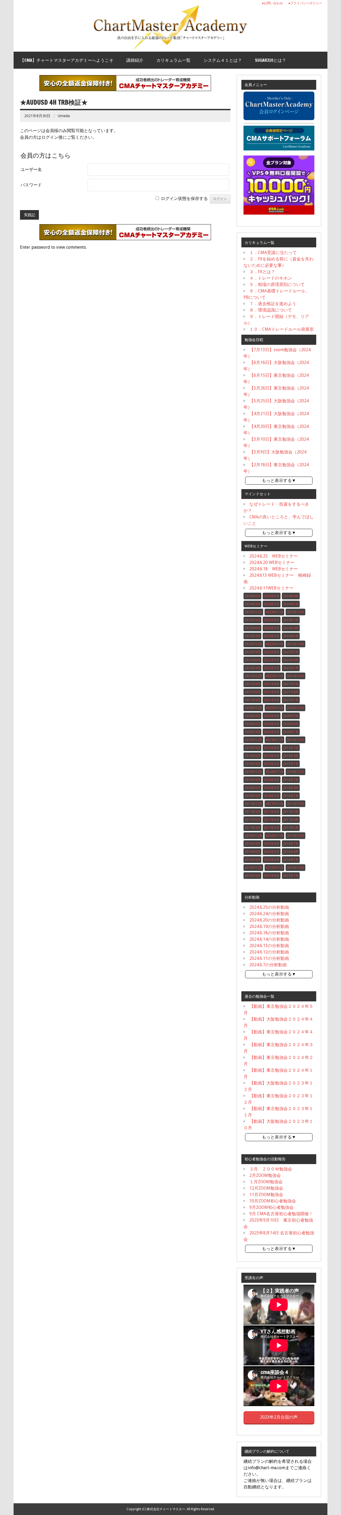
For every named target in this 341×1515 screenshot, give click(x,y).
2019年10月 (295, 740)
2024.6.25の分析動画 (269, 907)
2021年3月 (252, 700)
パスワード (31, 184)
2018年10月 (295, 772)
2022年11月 (274, 644)
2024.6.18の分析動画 (269, 932)
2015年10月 (295, 868)
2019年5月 (271, 756)
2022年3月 (252, 668)
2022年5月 (271, 660)
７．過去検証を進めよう (272, 303)
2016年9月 (252, 844)
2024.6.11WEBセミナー (271, 588)
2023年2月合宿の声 (279, 1417)
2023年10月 (295, 612)
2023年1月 (291, 636)
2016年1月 (291, 860)
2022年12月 (253, 644)
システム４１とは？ (223, 60)
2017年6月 (252, 820)
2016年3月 (252, 860)
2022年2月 (271, 668)
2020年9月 (252, 716)
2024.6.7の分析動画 (268, 964)
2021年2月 (271, 700)
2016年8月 (271, 844)
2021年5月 (271, 692)
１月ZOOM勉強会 (266, 1181)
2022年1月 (291, 668)
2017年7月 (291, 812)
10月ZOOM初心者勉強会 (272, 1200)
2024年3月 (252, 604)
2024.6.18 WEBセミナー (273, 568)
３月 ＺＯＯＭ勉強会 (270, 1169)
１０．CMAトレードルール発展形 (281, 329)
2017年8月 (271, 812)
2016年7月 (291, 844)
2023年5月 (271, 628)
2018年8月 (271, 780)
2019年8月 (271, 748)
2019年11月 (274, 740)
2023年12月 (253, 612)
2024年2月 (271, 604)
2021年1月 (291, 700)
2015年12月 (253, 868)
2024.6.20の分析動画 (269, 920)
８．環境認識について (270, 310)
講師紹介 (134, 60)
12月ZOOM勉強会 (266, 1188)
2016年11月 (274, 836)
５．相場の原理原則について (277, 284)
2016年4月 (291, 852)
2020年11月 (274, 708)
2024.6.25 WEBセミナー (273, 556)
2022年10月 (295, 644)
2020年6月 (252, 724)
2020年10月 (295, 708)
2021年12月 (253, 676)
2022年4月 (291, 660)
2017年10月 (295, 804)
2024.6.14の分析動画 (269, 939)
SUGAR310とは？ (270, 60)
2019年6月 (252, 756)
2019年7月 (291, 748)
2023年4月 (291, 628)
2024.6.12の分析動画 (269, 952)
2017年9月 (252, 812)
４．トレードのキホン (270, 278)
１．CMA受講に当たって (273, 252)
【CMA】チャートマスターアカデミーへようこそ (66, 60)
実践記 (29, 215)
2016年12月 (253, 836)
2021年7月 (291, 684)
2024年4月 (291, 596)
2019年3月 (252, 764)
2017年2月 (271, 828)
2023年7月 (291, 620)
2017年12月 (253, 804)
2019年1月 (291, 764)
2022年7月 (291, 652)
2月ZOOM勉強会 (265, 1175)
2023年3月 (252, 636)
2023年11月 (274, 612)
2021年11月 (274, 676)
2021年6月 (252, 692)
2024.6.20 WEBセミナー (272, 562)
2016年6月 (252, 852)
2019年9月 (252, 748)
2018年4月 (291, 788)
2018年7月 (291, 780)
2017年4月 (291, 820)
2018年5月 (271, 788)
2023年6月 (252, 628)
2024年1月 (291, 604)
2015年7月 (291, 876)
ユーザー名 (31, 169)
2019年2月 (271, 764)
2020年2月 (271, 732)
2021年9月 (252, 684)
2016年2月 (271, 860)
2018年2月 (271, 796)
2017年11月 (274, 804)
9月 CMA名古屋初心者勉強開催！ (281, 1213)
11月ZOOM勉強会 (266, 1194)
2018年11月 (274, 772)
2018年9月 (252, 780)
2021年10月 (295, 676)
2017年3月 (252, 828)
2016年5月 (271, 852)
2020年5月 (271, 724)
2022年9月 (252, 652)
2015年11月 (274, 868)
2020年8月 (271, 716)
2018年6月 (252, 788)
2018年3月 (252, 796)
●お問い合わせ (272, 3)
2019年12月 (253, 740)
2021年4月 (291, 692)
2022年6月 (252, 660)
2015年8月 (271, 876)
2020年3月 (252, 732)
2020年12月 (253, 708)
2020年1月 (291, 732)
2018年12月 (253, 772)
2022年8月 (271, 652)
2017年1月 (291, 828)
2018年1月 (291, 796)
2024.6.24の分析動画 (269, 913)
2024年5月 (271, 596)
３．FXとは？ (262, 271)
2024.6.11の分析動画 (269, 958)
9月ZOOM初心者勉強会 (271, 1207)
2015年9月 (252, 876)
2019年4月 (291, 756)
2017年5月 (271, 820)
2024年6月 (252, 596)
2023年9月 (252, 620)
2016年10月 (295, 836)
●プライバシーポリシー (305, 3)
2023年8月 (271, 620)
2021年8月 (271, 684)
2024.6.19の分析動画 (269, 926)
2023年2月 (271, 636)
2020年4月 (291, 724)
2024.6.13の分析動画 (269, 945)
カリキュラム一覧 (173, 60)
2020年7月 (291, 716)
